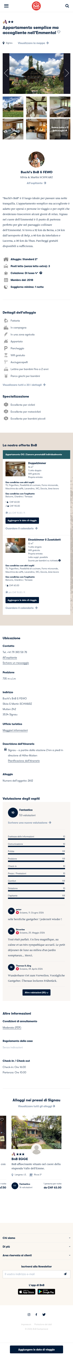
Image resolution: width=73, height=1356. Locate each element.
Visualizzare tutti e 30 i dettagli (22, 385)
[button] (6, 73)
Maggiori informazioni (15, 730)
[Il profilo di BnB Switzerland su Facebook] (36, 1315)
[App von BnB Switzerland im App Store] (26, 1292)
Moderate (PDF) (12, 1027)
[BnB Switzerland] (36, 6)
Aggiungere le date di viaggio (22, 520)
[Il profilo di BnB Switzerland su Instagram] (29, 1315)
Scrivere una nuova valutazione (28, 822)
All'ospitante (35, 183)
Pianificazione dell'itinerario (24, 760)
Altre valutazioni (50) (35, 992)
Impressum (26, 1324)
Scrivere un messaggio (16, 662)
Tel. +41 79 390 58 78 (15, 652)
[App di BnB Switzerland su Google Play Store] (46, 1292)
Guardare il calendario (19, 528)
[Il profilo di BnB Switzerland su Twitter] (44, 1315)
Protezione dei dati (43, 1324)
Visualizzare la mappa (32, 43)
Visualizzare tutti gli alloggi (35, 1106)
